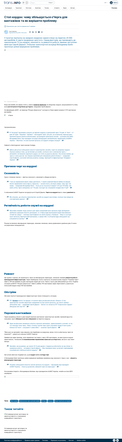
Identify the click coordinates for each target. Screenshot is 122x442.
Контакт (71, 440)
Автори (72, 8)
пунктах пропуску (40, 105)
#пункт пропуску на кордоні (63, 401)
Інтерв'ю (57, 8)
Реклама (114, 8)
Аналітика (38, 8)
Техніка (46, 8)
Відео (65, 8)
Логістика (28, 8)
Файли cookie (81, 440)
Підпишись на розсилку (58, 440)
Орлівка (15, 300)
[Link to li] (117, 440)
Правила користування (32, 440)
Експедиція (8, 8)
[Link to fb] (114, 440)
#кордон (50, 401)
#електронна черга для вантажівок (29, 401)
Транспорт (19, 8)
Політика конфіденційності (13, 440)
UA (105, 2)
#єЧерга (44, 401)
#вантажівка (14, 401)
